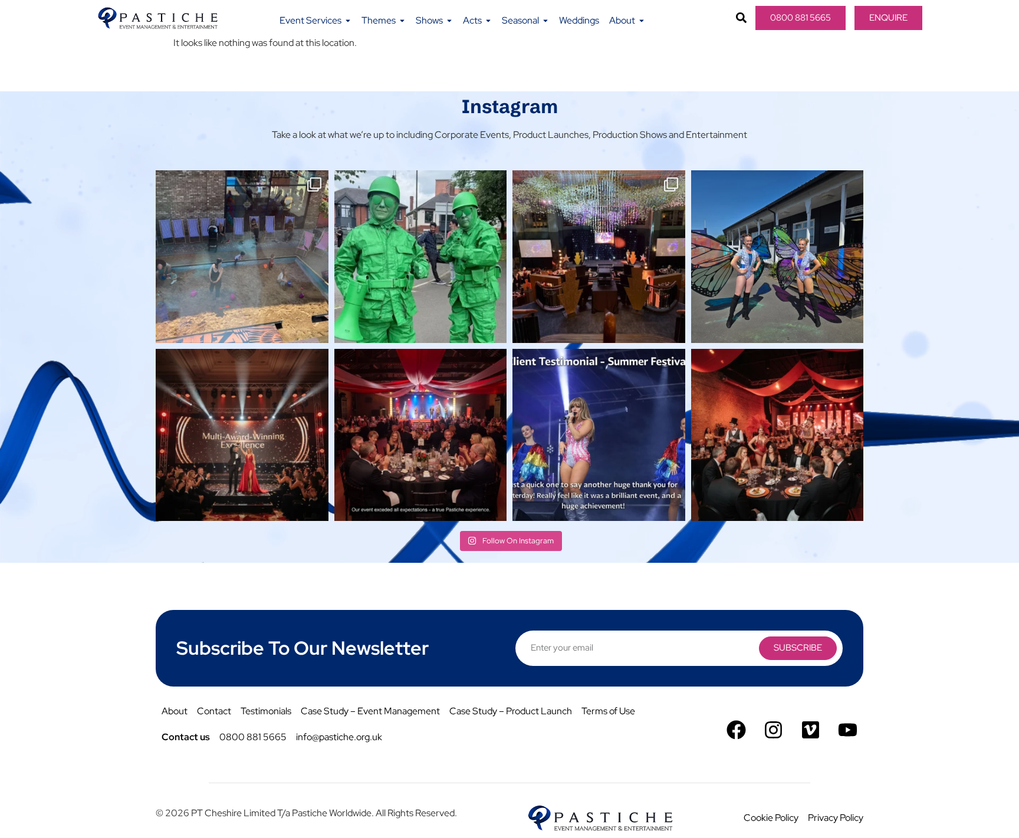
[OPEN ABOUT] (641, 21)
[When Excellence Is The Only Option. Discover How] (420, 435)
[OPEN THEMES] (402, 21)
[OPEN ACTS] (488, 21)
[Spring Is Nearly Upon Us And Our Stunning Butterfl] (777, 256)
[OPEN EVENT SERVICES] (347, 21)
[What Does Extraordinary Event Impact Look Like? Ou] (777, 435)
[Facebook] (736, 730)
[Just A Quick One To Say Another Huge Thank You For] (598, 435)
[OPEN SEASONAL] (545, 21)
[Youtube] (847, 730)
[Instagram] (773, 730)
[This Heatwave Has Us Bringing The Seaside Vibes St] (242, 256)
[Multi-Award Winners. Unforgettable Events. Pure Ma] (242, 435)
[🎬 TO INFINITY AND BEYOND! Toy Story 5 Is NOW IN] (420, 256)
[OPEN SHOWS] (449, 21)
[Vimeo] (810, 730)
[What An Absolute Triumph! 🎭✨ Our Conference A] (598, 256)
